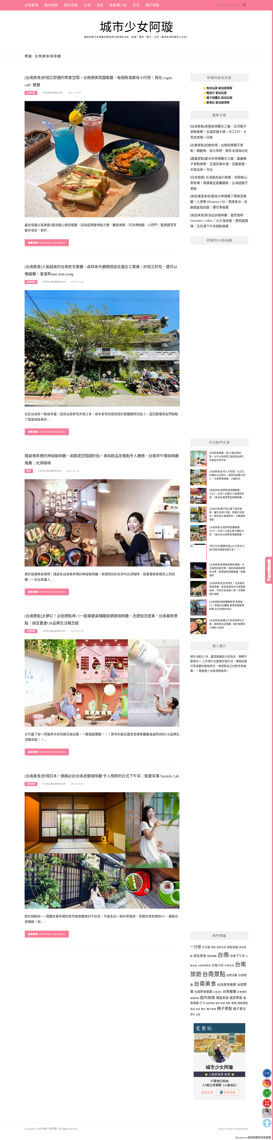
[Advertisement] (219, 372)
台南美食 (31, 93)
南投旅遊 (232, 947)
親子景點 (224, 1009)
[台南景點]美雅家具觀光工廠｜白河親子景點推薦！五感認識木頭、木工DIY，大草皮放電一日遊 (218, 131)
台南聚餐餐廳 (203, 991)
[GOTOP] (266, 1123)
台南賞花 (217, 992)
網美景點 (242, 1003)
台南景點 (213, 974)
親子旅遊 (211, 1009)
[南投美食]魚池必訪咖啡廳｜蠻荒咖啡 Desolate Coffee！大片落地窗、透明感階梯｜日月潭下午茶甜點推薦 (219, 220)
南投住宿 (221, 947)
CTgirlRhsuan (52, 92)
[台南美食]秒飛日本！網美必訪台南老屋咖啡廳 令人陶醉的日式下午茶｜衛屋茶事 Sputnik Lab (102, 776)
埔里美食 (222, 998)
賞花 (192, 1014)
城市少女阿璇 (136, 27)
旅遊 (223, 1003)
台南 (223, 955)
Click (269, 570)
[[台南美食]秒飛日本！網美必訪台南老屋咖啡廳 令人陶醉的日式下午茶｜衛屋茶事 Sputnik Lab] (102, 850)
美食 (198, 1009)
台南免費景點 (204, 966)
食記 (100, 5)
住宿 (87, 5)
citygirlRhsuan (54, 282)
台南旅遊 (31, 5)
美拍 (192, 1009)
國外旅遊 (71, 5)
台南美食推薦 (226, 984)
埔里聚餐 (235, 998)
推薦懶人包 (118, 5)
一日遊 (195, 947)
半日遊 (206, 947)
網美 (234, 1003)
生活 (136, 5)
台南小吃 (218, 965)
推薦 (217, 1003)
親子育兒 (239, 1009)
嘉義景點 (194, 998)
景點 (228, 1003)
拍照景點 (210, 1003)
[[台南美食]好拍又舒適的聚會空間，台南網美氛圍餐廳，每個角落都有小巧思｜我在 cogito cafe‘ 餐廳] (102, 158)
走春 (198, 1015)
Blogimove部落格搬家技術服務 (253, 1137)
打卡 (202, 1003)
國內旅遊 (51, 5)
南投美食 (199, 956)
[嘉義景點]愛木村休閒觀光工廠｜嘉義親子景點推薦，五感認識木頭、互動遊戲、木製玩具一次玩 (219, 164)
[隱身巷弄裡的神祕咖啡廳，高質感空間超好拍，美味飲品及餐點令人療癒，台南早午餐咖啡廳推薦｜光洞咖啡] (102, 522)
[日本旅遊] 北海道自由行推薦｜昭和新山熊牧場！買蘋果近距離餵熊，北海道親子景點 (219, 183)
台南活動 (231, 975)
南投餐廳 (212, 956)
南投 (213, 947)
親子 (203, 1009)
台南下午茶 (237, 956)
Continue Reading (52, 243)
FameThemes (242, 1128)
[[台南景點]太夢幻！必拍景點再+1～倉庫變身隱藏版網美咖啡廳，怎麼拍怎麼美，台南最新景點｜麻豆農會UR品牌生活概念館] (102, 682)
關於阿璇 (152, 5)
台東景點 (242, 992)
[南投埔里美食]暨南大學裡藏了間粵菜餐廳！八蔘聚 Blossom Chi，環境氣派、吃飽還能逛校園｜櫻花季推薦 (218, 201)
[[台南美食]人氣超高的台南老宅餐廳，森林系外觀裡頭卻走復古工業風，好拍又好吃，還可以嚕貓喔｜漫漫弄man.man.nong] (102, 348)
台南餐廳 (229, 992)
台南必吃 (229, 965)
